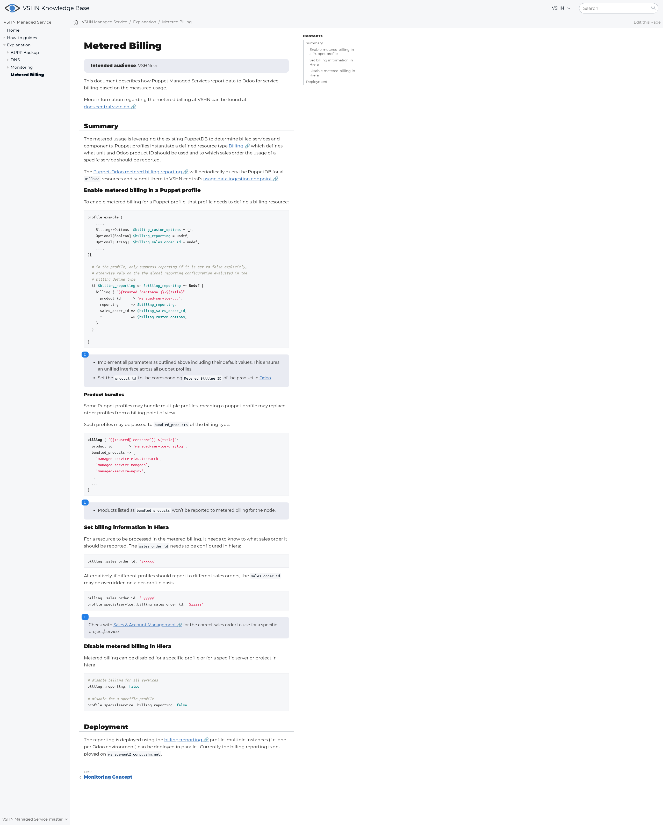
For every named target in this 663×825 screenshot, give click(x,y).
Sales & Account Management (144, 624)
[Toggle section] (4, 37)
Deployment (316, 82)
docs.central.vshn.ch (106, 106)
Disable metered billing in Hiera (332, 73)
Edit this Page (647, 22)
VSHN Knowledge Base (56, 8)
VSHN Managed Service (27, 22)
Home (13, 29)
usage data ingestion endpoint (237, 178)
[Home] (76, 22)
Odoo (265, 377)
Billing (236, 145)
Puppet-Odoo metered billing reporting (137, 171)
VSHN (558, 8)
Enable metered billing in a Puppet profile (331, 51)
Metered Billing (27, 74)
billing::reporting (183, 739)
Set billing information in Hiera (331, 62)
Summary (314, 43)
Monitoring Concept (108, 777)
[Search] (653, 8)
